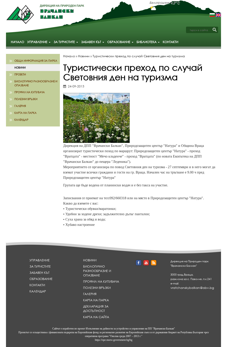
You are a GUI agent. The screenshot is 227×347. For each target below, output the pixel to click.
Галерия (20, 106)
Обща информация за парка (35, 61)
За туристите (65, 42)
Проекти (20, 74)
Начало (17, 42)
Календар (21, 120)
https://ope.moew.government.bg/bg (113, 339)
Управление (37, 42)
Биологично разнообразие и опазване (35, 83)
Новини (20, 67)
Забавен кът (91, 42)
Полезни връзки (25, 99)
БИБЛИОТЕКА (147, 42)
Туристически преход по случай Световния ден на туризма (139, 56)
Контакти (170, 42)
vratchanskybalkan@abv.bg (192, 288)
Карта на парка (25, 113)
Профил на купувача (29, 92)
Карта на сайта (96, 317)
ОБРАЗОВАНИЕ (119, 42)
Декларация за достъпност (95, 308)
